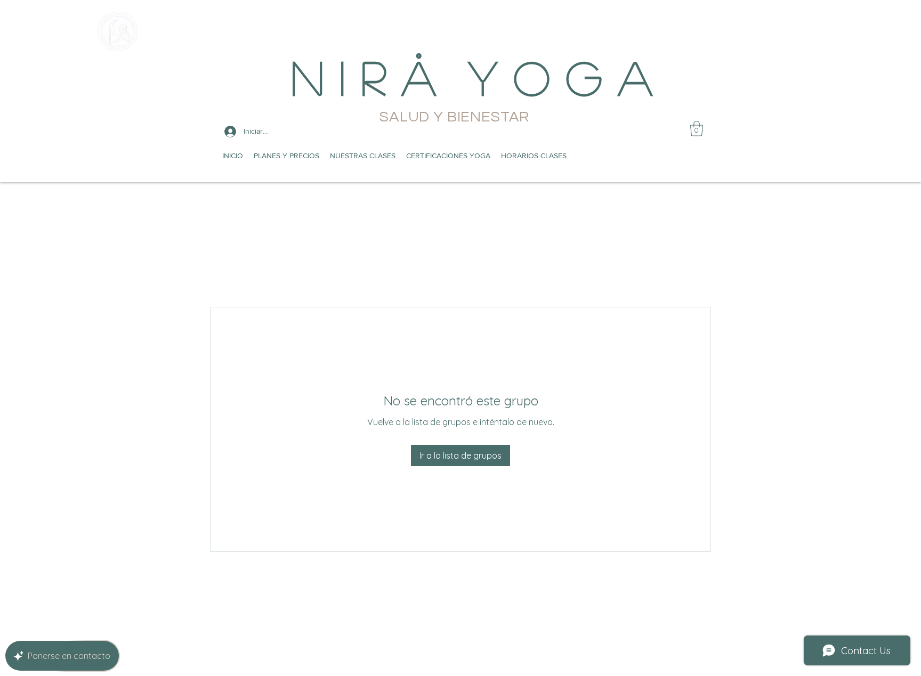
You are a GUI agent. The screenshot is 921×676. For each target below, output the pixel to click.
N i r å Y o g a (472, 76)
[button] (696, 128)
